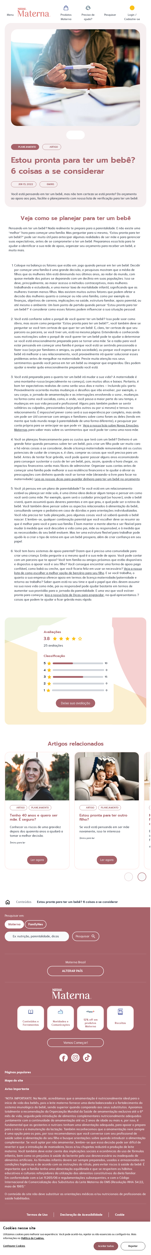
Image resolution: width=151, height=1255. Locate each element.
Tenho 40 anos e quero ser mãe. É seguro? (33, 817)
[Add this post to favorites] (71, 135)
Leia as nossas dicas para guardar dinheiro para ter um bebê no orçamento (87, 479)
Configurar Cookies (14, 1246)
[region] (75, 1238)
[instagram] (75, 1057)
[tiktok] (87, 1057)
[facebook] (63, 1057)
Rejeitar (133, 1246)
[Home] (34, 12)
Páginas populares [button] (18, 1072)
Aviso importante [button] (17, 1089)
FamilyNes (35, 924)
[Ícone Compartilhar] (79, 135)
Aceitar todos (106, 1246)
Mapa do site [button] (14, 1080)
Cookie (119, 1215)
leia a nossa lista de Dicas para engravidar (74, 595)
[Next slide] (142, 876)
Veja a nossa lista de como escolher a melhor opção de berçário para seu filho (78, 571)
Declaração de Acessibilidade (81, 1215)
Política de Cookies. (32, 1238)
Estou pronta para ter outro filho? (103, 817)
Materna (14, 924)
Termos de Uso (37, 1215)
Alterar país (72, 971)
